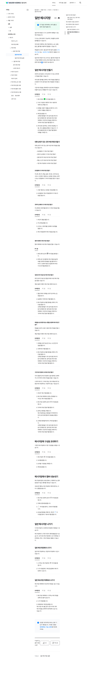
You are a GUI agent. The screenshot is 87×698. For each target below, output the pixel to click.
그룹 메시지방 (45, 52)
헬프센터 (37, 10)
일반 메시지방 (38, 11)
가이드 (54, 3)
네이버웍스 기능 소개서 (46, 627)
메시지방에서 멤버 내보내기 (72, 24)
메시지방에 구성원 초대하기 (72, 22)
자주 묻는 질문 (62, 3)
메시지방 (55, 10)
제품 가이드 (43, 10)
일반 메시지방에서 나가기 (73, 29)
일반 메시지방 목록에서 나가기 (73, 32)
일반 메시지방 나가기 (71, 27)
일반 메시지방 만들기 (71, 15)
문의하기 (72, 3)
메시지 (49, 10)
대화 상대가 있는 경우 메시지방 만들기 (73, 18)
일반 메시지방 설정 (45, 656)
